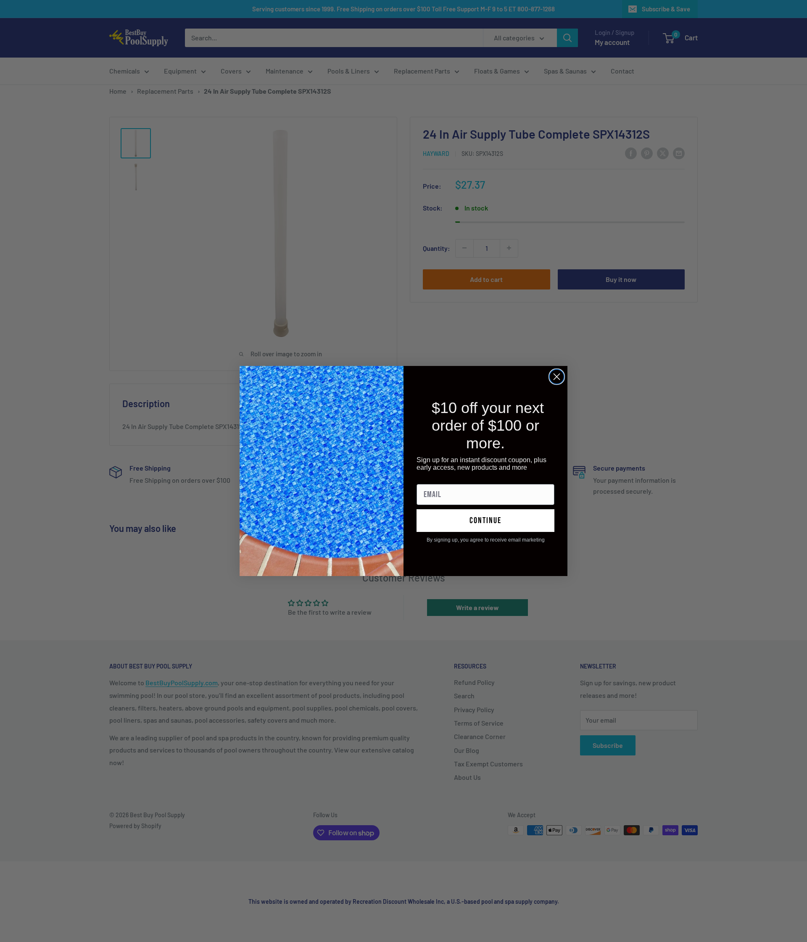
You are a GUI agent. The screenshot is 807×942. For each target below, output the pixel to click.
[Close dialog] (556, 376)
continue (485, 521)
